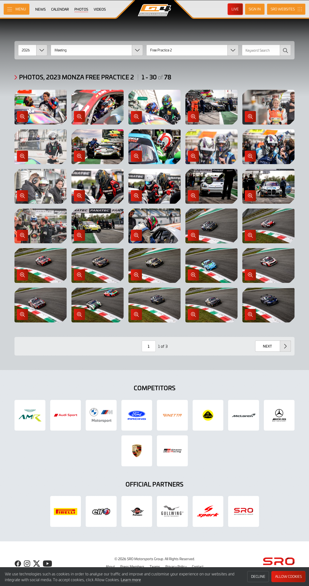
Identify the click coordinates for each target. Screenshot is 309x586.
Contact (198, 566)
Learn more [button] (131, 579)
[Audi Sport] (65, 415)
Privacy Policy (176, 566)
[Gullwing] (172, 511)
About (110, 566)
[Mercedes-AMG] (279, 415)
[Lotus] (208, 415)
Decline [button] (258, 576)
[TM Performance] (136, 511)
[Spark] (208, 511)
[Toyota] (172, 450)
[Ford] (136, 415)
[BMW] (101, 415)
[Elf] (101, 511)
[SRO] (243, 511)
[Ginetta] (172, 415)
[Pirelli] (65, 511)
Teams (155, 566)
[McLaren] (243, 415)
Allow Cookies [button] (288, 576)
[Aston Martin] (29, 415)
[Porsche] (136, 450)
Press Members (132, 566)
